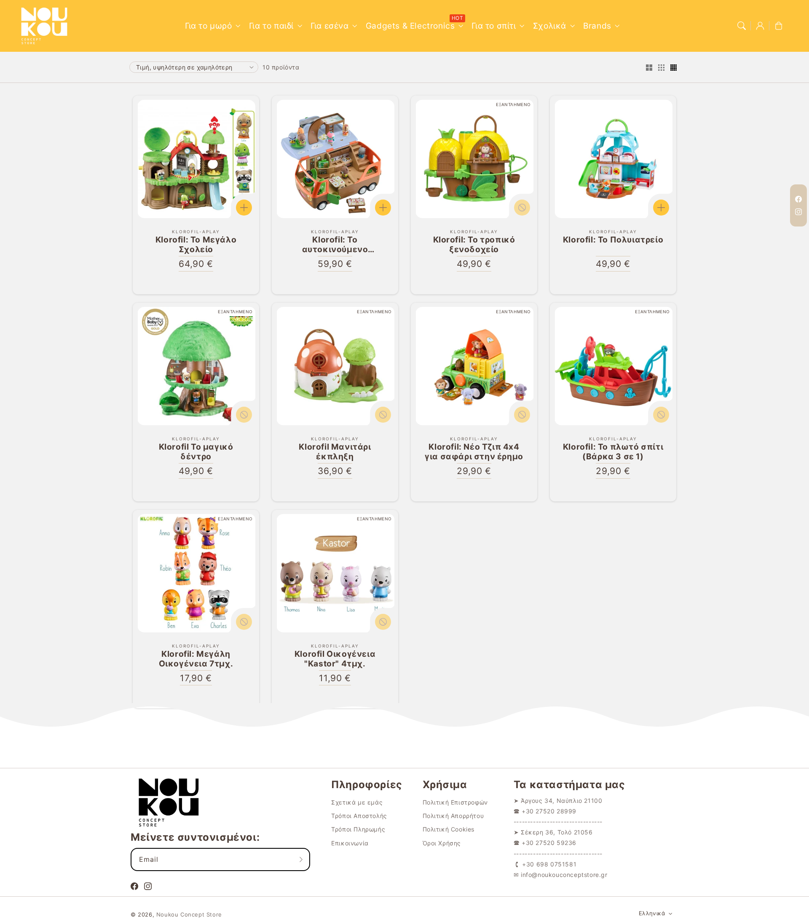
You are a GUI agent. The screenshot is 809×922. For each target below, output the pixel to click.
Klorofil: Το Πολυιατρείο (613, 240)
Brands (597, 26)
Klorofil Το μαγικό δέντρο (196, 451)
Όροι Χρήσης (442, 843)
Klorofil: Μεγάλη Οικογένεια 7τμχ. (196, 659)
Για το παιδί (271, 26)
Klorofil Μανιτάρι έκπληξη (335, 451)
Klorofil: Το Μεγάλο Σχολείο (195, 244)
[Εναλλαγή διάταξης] (649, 68)
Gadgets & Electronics (410, 26)
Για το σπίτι (493, 26)
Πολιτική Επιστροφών (455, 802)
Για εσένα (329, 26)
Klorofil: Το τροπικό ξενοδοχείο (474, 244)
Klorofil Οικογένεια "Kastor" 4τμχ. (335, 659)
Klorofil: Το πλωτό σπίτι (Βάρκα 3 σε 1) (613, 451)
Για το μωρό (208, 26)
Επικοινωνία (350, 843)
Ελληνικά (652, 913)
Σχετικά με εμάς (357, 802)
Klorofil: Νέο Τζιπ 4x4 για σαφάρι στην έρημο (474, 451)
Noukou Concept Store (189, 914)
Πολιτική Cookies (449, 829)
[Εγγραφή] (301, 859)
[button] (741, 25)
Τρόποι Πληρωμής (358, 829)
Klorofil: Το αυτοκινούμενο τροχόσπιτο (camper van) (335, 244)
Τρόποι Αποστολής (359, 815)
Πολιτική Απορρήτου (453, 815)
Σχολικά (549, 26)
